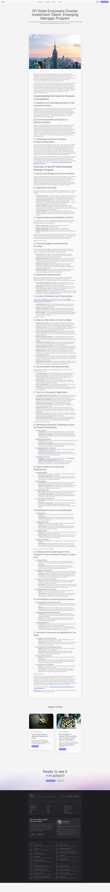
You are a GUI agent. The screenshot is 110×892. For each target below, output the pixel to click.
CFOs (31, 812)
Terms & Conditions (68, 806)
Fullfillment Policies (68, 812)
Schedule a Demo (50, 780)
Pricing (59, 1)
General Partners (33, 806)
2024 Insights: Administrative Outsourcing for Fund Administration (54, 687)
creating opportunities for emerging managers (52, 299)
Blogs (48, 809)
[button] (40, 2)
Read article (35, 746)
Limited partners (33, 807)
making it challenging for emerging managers (56, 458)
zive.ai (3, 1)
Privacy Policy (67, 807)
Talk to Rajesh (40, 834)
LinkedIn (32, 834)
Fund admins (32, 809)
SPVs (31, 811)
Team (48, 807)
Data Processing (67, 809)
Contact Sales (104, 1)
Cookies (65, 811)
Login (97, 1)
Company (49, 806)
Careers (48, 811)
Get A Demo (37, 690)
